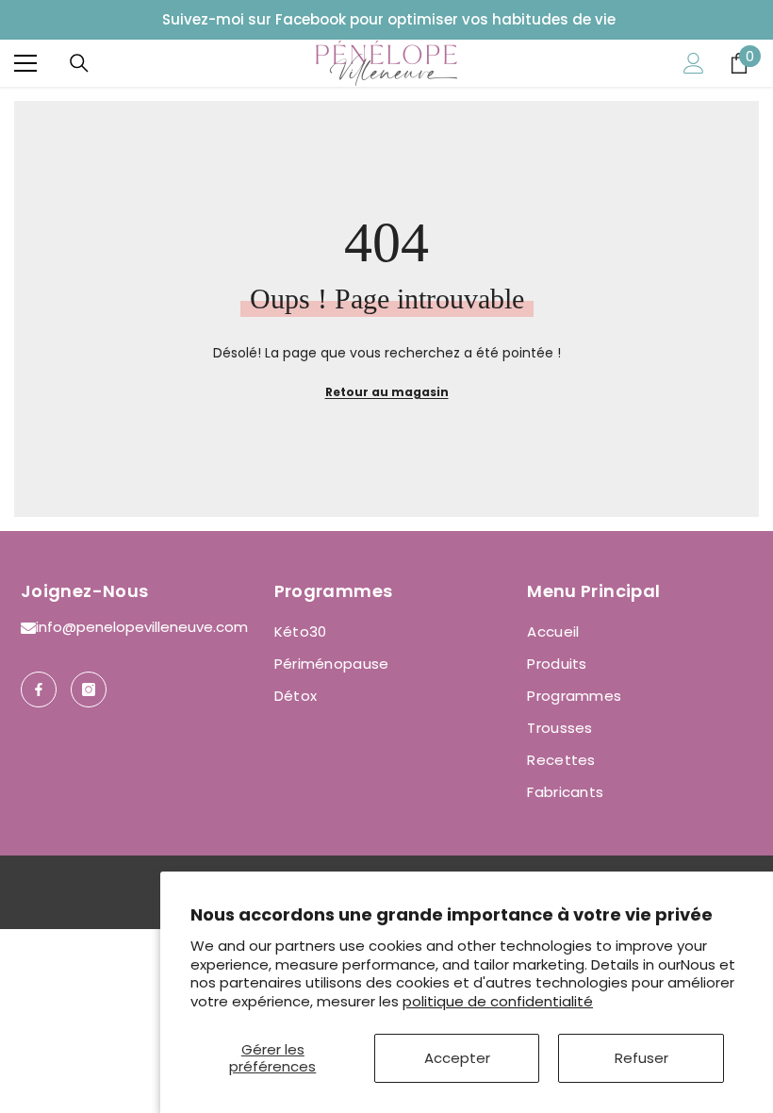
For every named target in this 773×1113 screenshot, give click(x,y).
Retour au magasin (387, 392)
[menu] (25, 63)
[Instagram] (89, 689)
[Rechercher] (79, 63)
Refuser (641, 1058)
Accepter (457, 1058)
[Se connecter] (693, 63)
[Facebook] (39, 689)
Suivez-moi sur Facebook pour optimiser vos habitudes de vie (389, 19)
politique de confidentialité (498, 1001)
